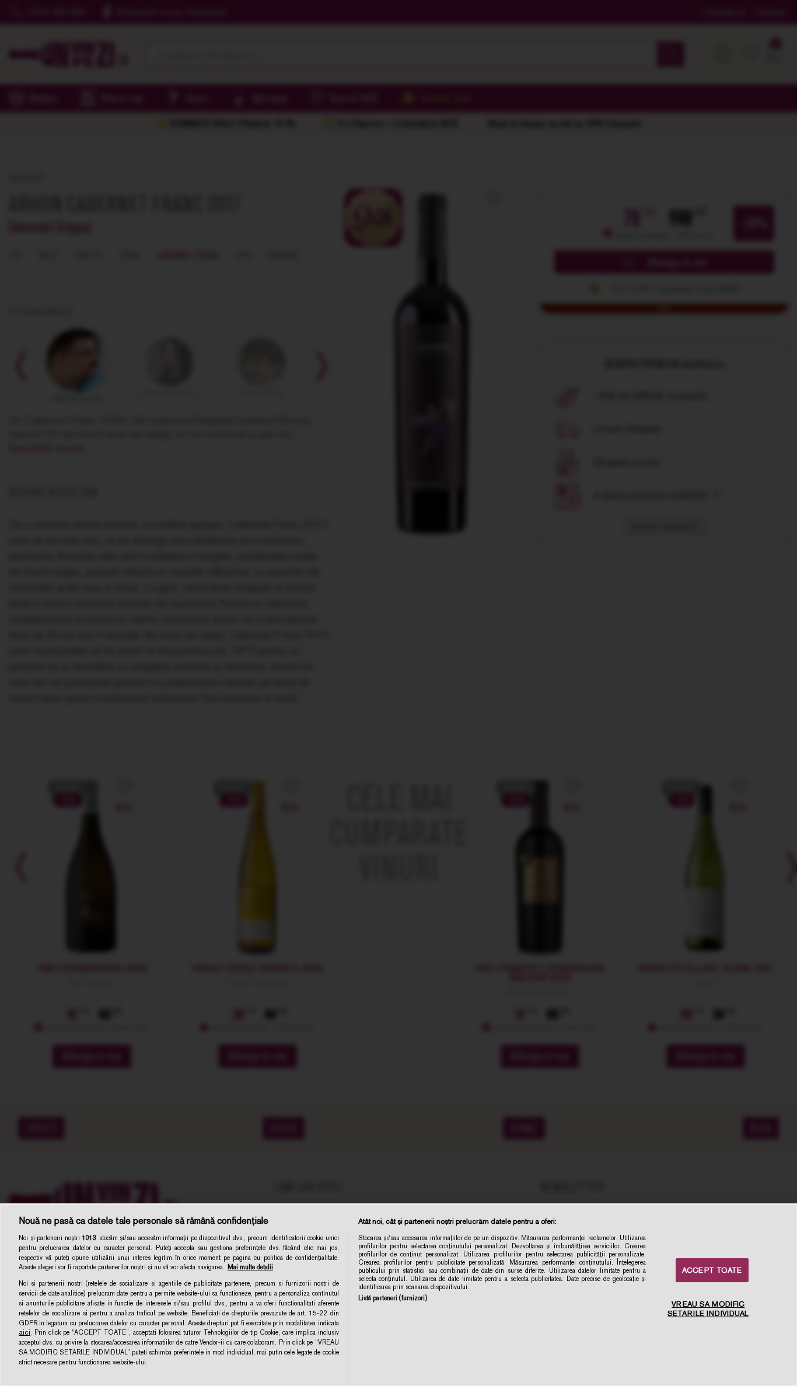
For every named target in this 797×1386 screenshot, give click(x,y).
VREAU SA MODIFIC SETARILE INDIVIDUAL (708, 1308)
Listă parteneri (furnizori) (392, 1298)
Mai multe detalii (250, 1267)
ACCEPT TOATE (712, 1270)
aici (24, 1332)
